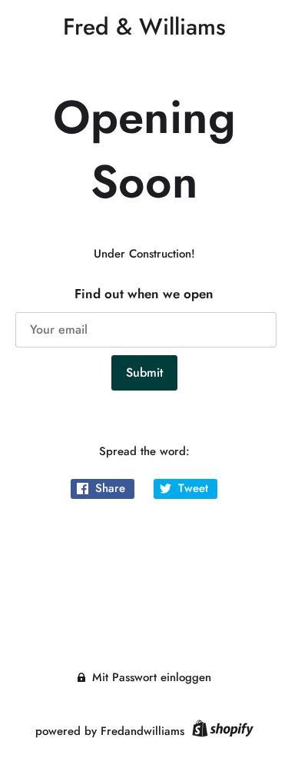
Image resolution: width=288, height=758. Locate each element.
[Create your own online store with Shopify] (220, 731)
